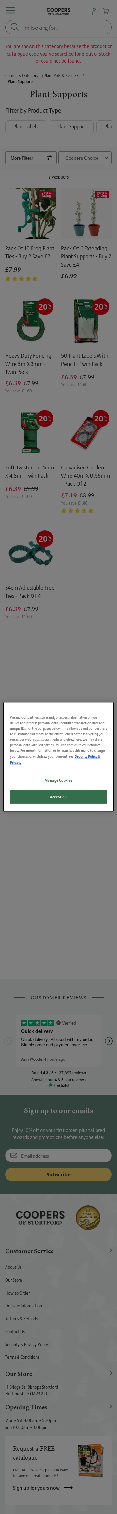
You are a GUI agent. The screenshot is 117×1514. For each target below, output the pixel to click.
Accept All (58, 797)
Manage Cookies (58, 780)
